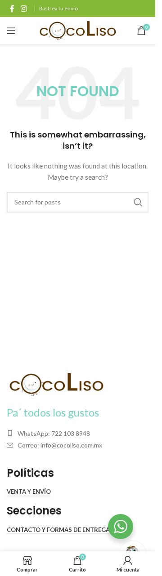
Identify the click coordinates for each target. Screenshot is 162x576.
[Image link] (56, 383)
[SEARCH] (138, 202)
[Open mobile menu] (11, 31)
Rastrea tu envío (58, 8)
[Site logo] (77, 30)
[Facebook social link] (12, 8)
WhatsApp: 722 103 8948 (54, 433)
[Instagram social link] (24, 8)
